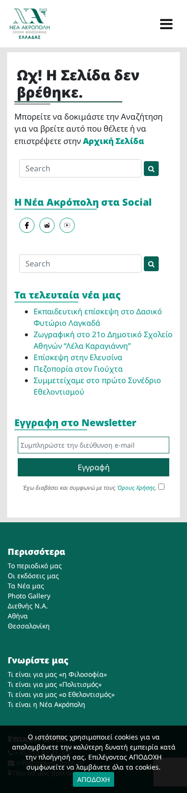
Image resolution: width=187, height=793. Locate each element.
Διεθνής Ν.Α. (28, 605)
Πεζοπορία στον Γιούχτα (78, 368)
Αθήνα (18, 615)
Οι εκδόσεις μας (33, 575)
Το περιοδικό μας (35, 565)
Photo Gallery (29, 595)
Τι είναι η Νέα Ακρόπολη (46, 704)
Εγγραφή (94, 467)
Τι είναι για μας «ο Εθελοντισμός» (61, 694)
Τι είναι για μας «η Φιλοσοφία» (57, 674)
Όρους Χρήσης (136, 488)
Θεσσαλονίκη (29, 625)
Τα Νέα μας (26, 585)
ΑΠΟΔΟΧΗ (93, 779)
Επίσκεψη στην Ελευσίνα (78, 357)
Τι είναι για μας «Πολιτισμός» (55, 684)
